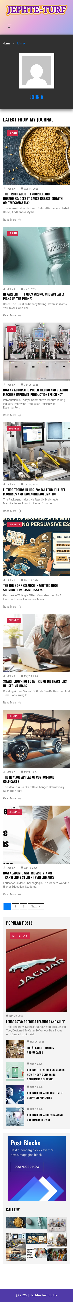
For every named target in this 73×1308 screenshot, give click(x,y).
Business (14, 428)
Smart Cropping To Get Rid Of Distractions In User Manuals (35, 683)
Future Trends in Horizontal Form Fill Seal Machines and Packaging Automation (35, 491)
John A (36, 96)
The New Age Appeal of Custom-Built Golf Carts (29, 779)
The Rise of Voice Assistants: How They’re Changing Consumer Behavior (46, 1074)
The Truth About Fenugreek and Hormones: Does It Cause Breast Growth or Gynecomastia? (33, 198)
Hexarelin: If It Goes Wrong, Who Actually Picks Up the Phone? (33, 296)
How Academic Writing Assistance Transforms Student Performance (28, 875)
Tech (11, 329)
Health (13, 133)
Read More (10, 219)
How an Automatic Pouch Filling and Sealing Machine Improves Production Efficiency (35, 392)
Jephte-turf (20, 935)
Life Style (14, 524)
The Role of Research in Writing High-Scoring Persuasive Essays (31, 587)
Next (34, 906)
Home (6, 43)
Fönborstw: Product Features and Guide (35, 1021)
